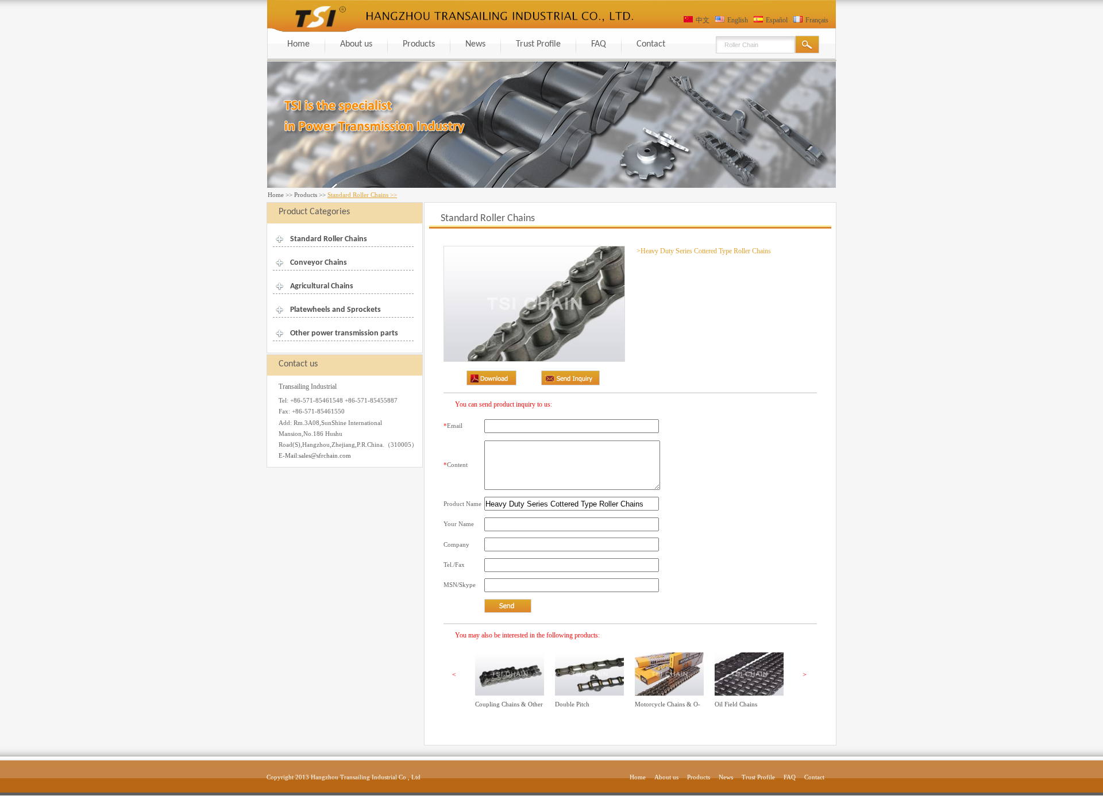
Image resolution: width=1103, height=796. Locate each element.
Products (419, 44)
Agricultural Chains (321, 286)
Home (298, 44)
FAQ (598, 44)
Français (816, 20)
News (475, 44)
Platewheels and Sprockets (335, 310)
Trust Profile (538, 44)
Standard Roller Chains (328, 239)
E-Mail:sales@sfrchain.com (315, 455)
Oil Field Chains (736, 704)
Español (777, 20)
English (737, 20)
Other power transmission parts (344, 333)
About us (356, 44)
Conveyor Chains (318, 262)
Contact (651, 44)
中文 (702, 20)
